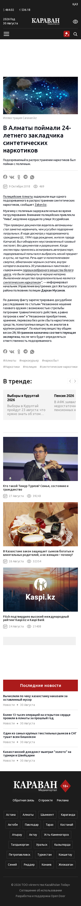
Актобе (13, 824)
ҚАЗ (75, 4)
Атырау (17, 834)
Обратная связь (23, 800)
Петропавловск (19, 854)
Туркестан (44, 854)
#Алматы (9, 360)
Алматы (28, 814)
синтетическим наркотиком (22, 282)
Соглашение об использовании (40, 890)
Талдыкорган (20, 844)
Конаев (47, 864)
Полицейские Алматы (18, 196)
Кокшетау (65, 854)
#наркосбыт (50, 360)
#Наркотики (11, 366)
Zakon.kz (41, 204)
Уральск (41, 844)
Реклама (63, 800)
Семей (12, 864)
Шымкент (47, 814)
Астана (11, 814)
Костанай (66, 824)
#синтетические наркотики (58, 366)
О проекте (45, 800)
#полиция (30, 366)
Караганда (68, 814)
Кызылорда (62, 844)
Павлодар (32, 824)
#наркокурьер (29, 360)
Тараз (49, 824)
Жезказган (66, 864)
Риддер (29, 864)
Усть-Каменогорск (56, 834)
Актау (33, 834)
